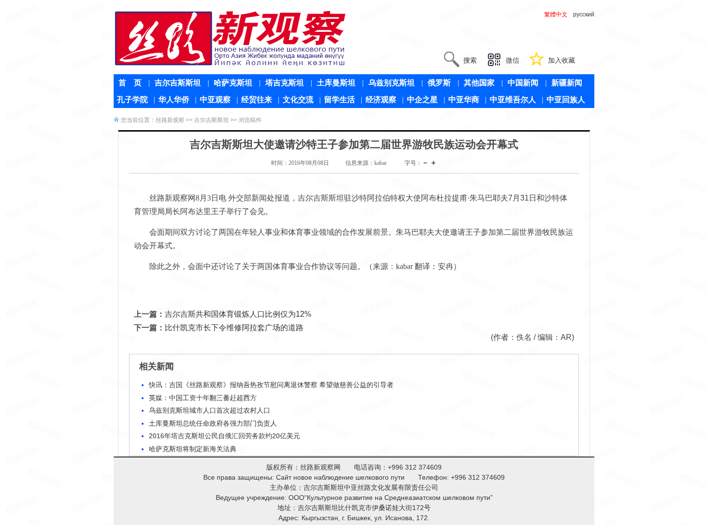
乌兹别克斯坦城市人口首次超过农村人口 (209, 410)
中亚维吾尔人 (513, 99)
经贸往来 (256, 99)
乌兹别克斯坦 (391, 83)
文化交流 (298, 99)
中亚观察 (215, 99)
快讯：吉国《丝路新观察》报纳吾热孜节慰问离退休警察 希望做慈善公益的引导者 (271, 385)
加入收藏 (561, 60)
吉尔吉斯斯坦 (178, 83)
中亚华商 (463, 99)
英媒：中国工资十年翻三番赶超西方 (203, 398)
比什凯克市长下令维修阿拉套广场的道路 (234, 327)
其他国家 (479, 83)
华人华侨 (173, 99)
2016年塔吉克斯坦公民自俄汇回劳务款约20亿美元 (224, 436)
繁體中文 (555, 14)
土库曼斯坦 (336, 83)
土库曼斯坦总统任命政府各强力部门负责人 (213, 423)
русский (583, 14)
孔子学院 (132, 99)
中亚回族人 (566, 99)
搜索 (470, 60)
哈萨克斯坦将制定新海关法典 (192, 449)
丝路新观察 (170, 120)
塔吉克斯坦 (284, 83)
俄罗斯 (439, 83)
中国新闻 (523, 83)
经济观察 (381, 99)
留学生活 (339, 99)
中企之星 (422, 99)
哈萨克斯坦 (233, 83)
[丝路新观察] (230, 38)
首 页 (130, 83)
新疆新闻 (566, 83)
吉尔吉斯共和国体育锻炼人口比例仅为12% (238, 314)
